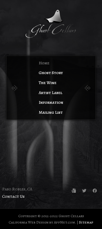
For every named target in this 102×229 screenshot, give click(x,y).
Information (51, 102)
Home (44, 63)
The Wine (47, 83)
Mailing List (51, 112)
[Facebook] (94, 190)
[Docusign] (74, 190)
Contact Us (13, 196)
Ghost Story (51, 73)
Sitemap (86, 222)
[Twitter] (84, 190)
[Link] (51, 24)
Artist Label (50, 93)
